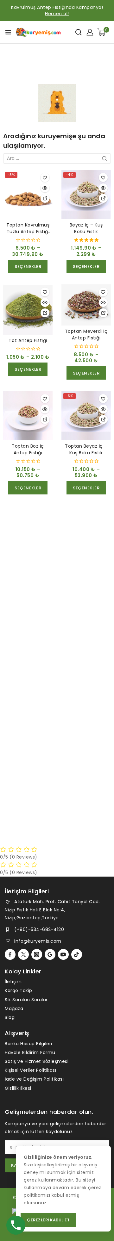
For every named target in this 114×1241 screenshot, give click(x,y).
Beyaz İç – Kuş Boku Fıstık (86, 228)
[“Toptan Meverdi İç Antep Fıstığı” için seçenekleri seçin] (103, 312)
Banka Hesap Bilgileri (28, 1043)
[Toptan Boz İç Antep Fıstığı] (28, 415)
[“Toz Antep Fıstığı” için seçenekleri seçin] (45, 312)
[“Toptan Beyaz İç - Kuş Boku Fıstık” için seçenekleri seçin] (103, 419)
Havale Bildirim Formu (30, 1052)
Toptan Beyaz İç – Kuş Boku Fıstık (86, 449)
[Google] (50, 954)
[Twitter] (23, 954)
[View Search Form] (78, 32)
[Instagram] (36, 954)
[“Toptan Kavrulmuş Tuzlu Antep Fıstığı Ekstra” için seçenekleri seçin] (45, 198)
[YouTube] (63, 954)
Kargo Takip (18, 990)
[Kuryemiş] (38, 32)
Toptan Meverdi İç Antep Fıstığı (86, 334)
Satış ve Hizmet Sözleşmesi (36, 1061)
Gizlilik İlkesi (18, 1088)
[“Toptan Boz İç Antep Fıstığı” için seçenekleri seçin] (45, 419)
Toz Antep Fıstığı (28, 340)
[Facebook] (10, 954)
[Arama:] (57, 158)
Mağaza (14, 1008)
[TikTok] (76, 954)
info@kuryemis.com (37, 941)
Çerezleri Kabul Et (48, 1220)
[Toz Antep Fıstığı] (28, 309)
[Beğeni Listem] (45, 177)
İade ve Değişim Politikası (34, 1079)
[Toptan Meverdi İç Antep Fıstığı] (86, 305)
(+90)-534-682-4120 (39, 929)
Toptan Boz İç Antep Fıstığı (28, 449)
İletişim (13, 981)
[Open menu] (8, 32)
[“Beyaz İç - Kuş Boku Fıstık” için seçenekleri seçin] (103, 198)
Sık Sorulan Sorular (26, 999)
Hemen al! (57, 13)
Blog (10, 1017)
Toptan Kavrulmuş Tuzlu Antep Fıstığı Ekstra (27, 231)
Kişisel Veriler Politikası (30, 1070)
